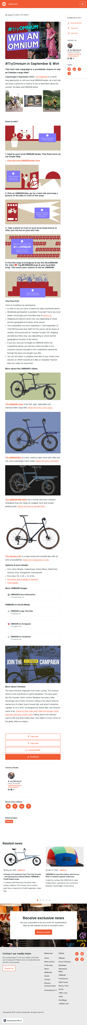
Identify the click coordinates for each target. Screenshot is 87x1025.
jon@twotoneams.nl (14, 785)
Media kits (48, 972)
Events (46, 976)
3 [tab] (43, 900)
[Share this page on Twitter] (15, 806)
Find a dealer (12, 583)
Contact (47, 979)
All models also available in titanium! (22, 579)
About (46, 969)
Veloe (61, 996)
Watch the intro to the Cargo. (40, 408)
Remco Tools (63, 986)
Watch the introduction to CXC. (36, 560)
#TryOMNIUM (41, 77)
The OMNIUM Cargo (14, 404)
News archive (49, 962)
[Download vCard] (28, 773)
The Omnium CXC (13, 556)
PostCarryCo (63, 979)
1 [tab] (37, 900)
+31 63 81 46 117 (13, 787)
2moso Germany (65, 962)
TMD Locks (63, 993)
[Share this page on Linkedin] (21, 806)
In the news (48, 965)
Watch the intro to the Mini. (47, 461)
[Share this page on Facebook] (28, 806)
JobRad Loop (64, 1004)
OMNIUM (9, 821)
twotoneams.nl (49, 990)
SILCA (61, 989)
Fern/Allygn (63, 1000)
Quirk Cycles (63, 982)
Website (21, 870)
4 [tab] (46, 900)
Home (46, 958)
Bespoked (62, 965)
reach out (47, 315)
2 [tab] (40, 900)
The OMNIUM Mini (13, 458)
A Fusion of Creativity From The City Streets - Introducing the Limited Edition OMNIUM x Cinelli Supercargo (22, 876)
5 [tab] (49, 900)
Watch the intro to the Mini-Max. (31, 506)
